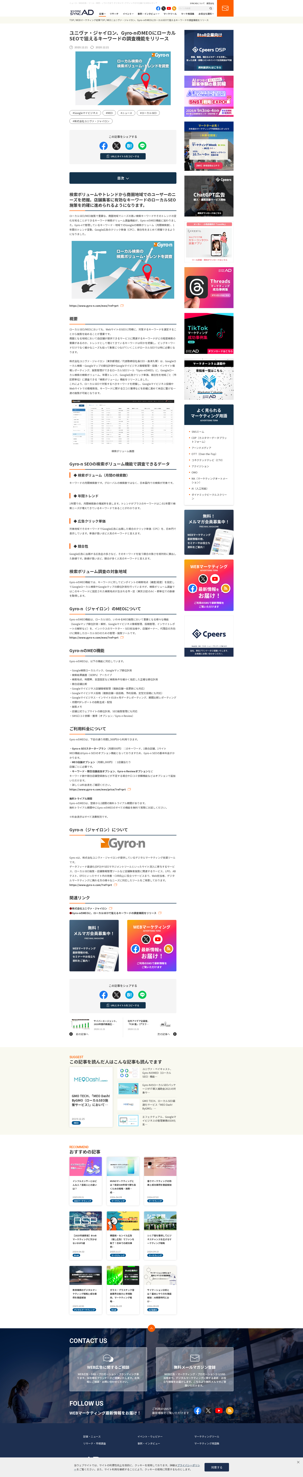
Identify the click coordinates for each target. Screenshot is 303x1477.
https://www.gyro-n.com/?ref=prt (90, 885)
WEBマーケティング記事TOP (90, 20)
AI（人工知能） (200, 488)
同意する (217, 1467)
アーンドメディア (201, 448)
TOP (71, 20)
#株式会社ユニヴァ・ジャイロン (91, 121)
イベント (127, 13)
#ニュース (126, 113)
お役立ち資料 (205, 13)
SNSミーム (198, 432)
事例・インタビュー (147, 13)
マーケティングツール (206, 1436)
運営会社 (210, 3)
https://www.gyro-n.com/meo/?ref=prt (94, 306)
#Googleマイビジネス (85, 113)
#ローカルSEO (148, 113)
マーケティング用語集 (206, 1443)
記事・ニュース (92, 1436)
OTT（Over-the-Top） (205, 454)
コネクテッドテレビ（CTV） (208, 460)
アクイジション (200, 466)
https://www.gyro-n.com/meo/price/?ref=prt (97, 789)
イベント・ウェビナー (150, 1436)
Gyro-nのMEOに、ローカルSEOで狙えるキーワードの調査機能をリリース (114, 913)
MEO (109, 20)
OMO (194, 472)
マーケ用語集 (187, 13)
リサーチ (114, 13)
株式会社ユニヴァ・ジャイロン (89, 908)
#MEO (109, 113)
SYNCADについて (197, 3)
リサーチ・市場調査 (94, 1443)
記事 (101, 13)
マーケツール (170, 13)
